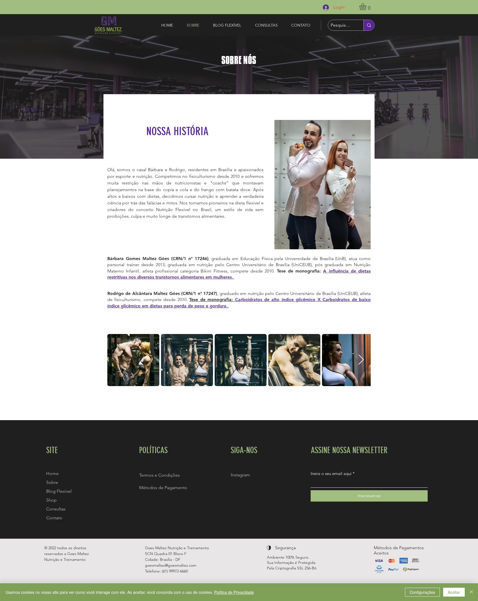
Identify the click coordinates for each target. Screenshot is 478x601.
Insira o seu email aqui (331, 473)
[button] (366, 6)
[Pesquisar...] (368, 25)
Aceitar (454, 592)
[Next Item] (361, 360)
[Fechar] (471, 592)
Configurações (422, 592)
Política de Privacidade (234, 592)
